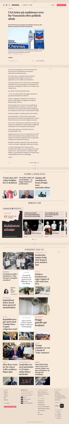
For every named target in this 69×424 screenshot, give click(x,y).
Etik (39, 412)
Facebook (58, 416)
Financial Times (25, 399)
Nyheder (6, 392)
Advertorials (57, 399)
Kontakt (56, 392)
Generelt (10, 8)
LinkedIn (58, 412)
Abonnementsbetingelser (43, 406)
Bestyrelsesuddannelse (43, 394)
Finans (36, 271)
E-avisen (8, 403)
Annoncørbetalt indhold (60, 398)
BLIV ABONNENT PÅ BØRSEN (10, 406)
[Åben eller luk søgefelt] (9, 5)
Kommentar (5, 271)
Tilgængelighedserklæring (44, 408)
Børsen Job (40, 396)
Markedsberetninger (24, 362)
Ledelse (37, 362)
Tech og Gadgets (26, 317)
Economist (24, 401)
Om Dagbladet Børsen (60, 396)
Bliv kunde (40, 414)
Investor (6, 394)
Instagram (58, 414)
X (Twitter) (58, 418)
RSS (5, 398)
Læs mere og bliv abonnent (26, 395)
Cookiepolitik (41, 402)
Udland (4, 317)
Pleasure (26, 272)
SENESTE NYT (25, 5)
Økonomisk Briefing (26, 403)
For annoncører (41, 410)
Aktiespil (6, 399)
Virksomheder (38, 252)
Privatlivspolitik (41, 404)
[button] (6, 5)
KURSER (30, 5)
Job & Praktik (58, 394)
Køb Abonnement (61, 5)
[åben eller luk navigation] (4, 5)
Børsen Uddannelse (42, 392)
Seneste (6, 396)
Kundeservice (41, 400)
